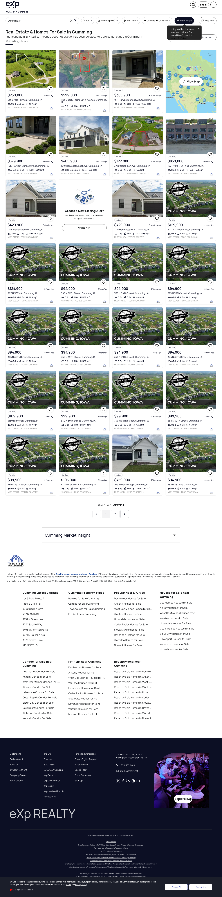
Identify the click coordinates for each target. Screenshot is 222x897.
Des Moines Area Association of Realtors (76, 574)
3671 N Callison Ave (34, 635)
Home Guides (16, 781)
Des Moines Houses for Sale (176, 602)
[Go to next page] (124, 514)
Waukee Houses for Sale (174, 618)
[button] (111, 535)
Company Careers (18, 775)
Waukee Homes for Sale (128, 614)
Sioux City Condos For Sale (38, 702)
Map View (209, 20)
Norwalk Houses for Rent (82, 714)
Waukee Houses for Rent (82, 683)
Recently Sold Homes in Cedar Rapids (133, 697)
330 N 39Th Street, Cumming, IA (78, 420)
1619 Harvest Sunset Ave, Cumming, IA (81, 165)
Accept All (176, 887)
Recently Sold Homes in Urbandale (133, 692)
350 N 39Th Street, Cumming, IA (185, 420)
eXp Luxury (49, 786)
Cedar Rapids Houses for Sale (177, 628)
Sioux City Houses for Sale (175, 633)
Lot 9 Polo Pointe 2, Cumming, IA (25, 99)
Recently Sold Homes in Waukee (133, 687)
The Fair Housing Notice (146, 864)
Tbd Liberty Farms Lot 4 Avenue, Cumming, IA (84, 101)
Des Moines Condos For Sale (39, 671)
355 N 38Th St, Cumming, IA (182, 484)
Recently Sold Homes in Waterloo (133, 713)
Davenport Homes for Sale (129, 635)
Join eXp (14, 764)
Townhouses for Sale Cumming (86, 609)
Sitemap (79, 781)
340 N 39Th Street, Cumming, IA (131, 420)
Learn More (147, 867)
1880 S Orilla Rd (32, 603)
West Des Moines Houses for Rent (87, 677)
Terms (68, 885)
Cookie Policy (81, 770)
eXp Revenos (50, 775)
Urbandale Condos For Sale (38, 692)
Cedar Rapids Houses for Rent (85, 693)
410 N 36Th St (31, 645)
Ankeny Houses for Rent (82, 672)
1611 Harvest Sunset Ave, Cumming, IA (134, 99)
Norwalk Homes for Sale (128, 645)
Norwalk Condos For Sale (37, 718)
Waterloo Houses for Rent (83, 709)
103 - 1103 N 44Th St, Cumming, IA (186, 165)
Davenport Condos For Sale (38, 708)
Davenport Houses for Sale (175, 639)
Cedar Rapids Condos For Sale (40, 697)
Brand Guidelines (83, 775)
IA (108, 504)
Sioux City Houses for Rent (83, 698)
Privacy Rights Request (86, 759)
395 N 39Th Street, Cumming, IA (78, 293)
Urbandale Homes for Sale (129, 619)
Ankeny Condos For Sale (37, 676)
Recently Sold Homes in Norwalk (133, 718)
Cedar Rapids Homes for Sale (131, 624)
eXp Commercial (52, 781)
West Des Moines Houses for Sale (179, 613)
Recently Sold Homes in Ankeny (132, 676)
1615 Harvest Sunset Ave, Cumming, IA (28, 165)
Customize (201, 887)
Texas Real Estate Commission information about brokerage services (111, 858)
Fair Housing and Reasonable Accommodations (111, 848)
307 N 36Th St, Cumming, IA (22, 293)
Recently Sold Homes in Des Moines (133, 671)
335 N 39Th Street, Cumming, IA (185, 357)
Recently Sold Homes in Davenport (133, 708)
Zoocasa (48, 759)
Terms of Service (134, 845)
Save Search (208, 37)
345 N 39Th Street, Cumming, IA (131, 357)
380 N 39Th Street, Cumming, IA (25, 484)
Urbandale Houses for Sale (175, 623)
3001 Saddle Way (32, 624)
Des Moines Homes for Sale (130, 598)
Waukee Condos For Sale (37, 687)
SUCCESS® (49, 764)
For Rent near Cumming (82, 614)
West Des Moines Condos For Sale (42, 682)
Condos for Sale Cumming (83, 603)
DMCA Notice (111, 842)
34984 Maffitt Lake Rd (35, 629)
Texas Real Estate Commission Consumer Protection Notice (111, 861)
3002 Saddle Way (33, 609)
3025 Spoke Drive (33, 640)
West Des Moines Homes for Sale (133, 609)
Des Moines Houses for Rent (84, 667)
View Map (193, 81)
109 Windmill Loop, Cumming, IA (131, 484)
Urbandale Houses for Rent (84, 688)
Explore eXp (15, 754)
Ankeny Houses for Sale (174, 607)
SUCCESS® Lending (53, 770)
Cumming (118, 504)
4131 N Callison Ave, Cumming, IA (78, 484)
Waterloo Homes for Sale (128, 640)
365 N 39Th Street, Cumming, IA (25, 357)
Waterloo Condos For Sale (38, 713)
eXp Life (47, 754)
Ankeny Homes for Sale (127, 603)
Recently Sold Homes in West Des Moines (133, 682)
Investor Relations (18, 770)
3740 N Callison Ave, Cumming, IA (132, 165)
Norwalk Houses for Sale (174, 649)
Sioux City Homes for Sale (129, 629)
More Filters (186, 20)
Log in (203, 4)
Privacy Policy (81, 764)
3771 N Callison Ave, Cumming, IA (185, 229)
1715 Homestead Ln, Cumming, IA (132, 229)
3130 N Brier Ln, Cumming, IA (23, 420)
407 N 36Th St (31, 614)
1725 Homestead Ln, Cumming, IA (25, 229)
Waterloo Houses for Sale (175, 644)
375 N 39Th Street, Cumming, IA (185, 293)
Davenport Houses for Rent (84, 703)
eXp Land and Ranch (53, 791)
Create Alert (84, 227)
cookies (20, 882)
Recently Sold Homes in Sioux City (133, 702)
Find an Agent (16, 759)
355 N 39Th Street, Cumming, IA (78, 357)
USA (100, 504)
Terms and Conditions (85, 754)
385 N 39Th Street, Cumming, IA (131, 293)
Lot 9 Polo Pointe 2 (33, 598)
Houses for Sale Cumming (83, 598)
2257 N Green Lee (33, 619)
